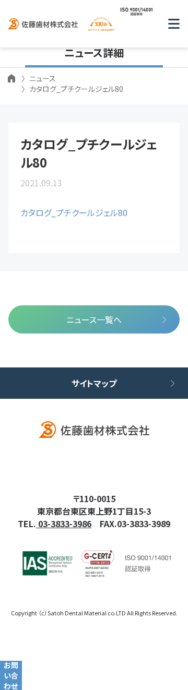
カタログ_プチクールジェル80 (73, 212)
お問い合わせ (11, 675)
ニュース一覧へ (94, 319)
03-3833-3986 (63, 523)
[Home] (11, 78)
